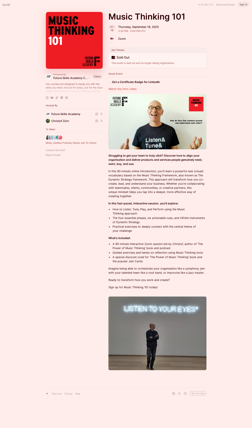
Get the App (198, 393)
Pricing (68, 393)
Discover (57, 393)
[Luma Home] (6, 4)
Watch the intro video (122, 89)
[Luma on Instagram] (173, 393)
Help (77, 393)
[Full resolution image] (157, 121)
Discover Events (225, 4)
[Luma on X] (179, 393)
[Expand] (74, 91)
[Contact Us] (185, 393)
